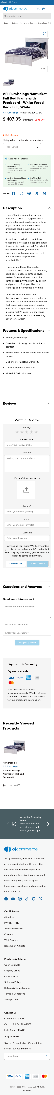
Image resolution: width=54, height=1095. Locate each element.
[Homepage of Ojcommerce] (15, 8)
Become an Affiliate (14, 945)
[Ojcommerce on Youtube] (13, 897)
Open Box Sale (12, 964)
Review (27, 452)
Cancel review (16, 563)
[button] (17, 432)
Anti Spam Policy (13, 928)
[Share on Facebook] (13, 193)
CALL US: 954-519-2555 (18, 1024)
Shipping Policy (12, 982)
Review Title (26, 439)
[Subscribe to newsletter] (46, 1056)
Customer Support (14, 1018)
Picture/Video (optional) (27, 478)
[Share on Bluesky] (44, 193)
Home (5, 23)
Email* (27, 519)
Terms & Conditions (14, 993)
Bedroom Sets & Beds (38, 23)
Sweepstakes (11, 999)
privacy (37, 555)
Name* (27, 505)
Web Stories (11, 940)
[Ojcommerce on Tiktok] (27, 897)
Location (27, 532)
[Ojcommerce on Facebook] (6, 897)
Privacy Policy (11, 922)
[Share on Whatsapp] (21, 193)
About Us (9, 917)
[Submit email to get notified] (37, 146)
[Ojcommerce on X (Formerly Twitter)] (40, 897)
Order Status (11, 976)
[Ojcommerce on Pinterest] (34, 897)
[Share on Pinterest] (29, 193)
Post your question (27, 642)
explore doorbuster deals (26, 2)
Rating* (27, 427)
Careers (8, 934)
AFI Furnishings (10, 112)
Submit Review (38, 563)
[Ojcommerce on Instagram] (20, 897)
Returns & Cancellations (17, 987)
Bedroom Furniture (19, 23)
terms (25, 555)
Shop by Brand (12, 970)
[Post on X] (37, 193)
